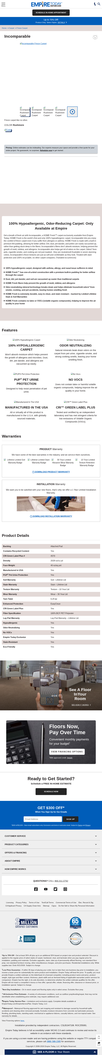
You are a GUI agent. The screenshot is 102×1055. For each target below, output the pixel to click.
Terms (80, 825)
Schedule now (46, 150)
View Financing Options (67, 752)
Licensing (10, 903)
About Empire (12, 861)
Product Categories (16, 844)
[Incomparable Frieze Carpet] (51, 73)
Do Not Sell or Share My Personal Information (76, 906)
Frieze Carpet (22, 28)
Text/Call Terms (48, 903)
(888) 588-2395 (54, 1041)
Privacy (87, 825)
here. (23, 1021)
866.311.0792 (61, 881)
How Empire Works (15, 869)
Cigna (54, 906)
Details (69, 758)
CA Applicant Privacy (13, 906)
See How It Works (80, 705)
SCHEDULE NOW (51, 792)
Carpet (11, 28)
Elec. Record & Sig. (86, 903)
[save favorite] (95, 36)
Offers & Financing (16, 853)
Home (4, 28)
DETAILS (61, 22)
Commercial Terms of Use (66, 903)
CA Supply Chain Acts (32, 906)
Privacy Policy (21, 903)
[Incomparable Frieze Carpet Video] (72, 112)
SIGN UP (70, 819)
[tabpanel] (51, 262)
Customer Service (15, 836)
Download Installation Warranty (52, 516)
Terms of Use (34, 903)
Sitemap (46, 906)
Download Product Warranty (52, 472)
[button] (99, 4)
